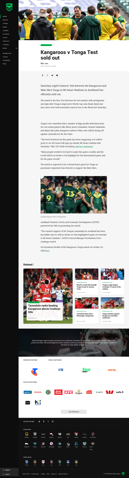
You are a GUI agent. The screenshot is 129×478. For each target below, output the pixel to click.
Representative (46, 45)
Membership (7, 53)
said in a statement (84, 146)
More (5, 48)
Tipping (6, 44)
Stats (5, 37)
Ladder (6, 30)
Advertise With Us (63, 474)
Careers (43, 474)
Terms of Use (26, 474)
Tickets (5, 57)
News (5, 16)
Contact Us (54, 474)
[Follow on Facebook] (44, 421)
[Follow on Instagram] (52, 421)
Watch (5, 20)
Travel (5, 23)
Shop (4, 64)
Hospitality (6, 60)
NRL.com (44, 63)
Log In (7, 474)
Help (48, 474)
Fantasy (6, 41)
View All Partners (74, 412)
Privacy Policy (35, 474)
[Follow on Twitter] (48, 421)
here (47, 250)
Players (6, 34)
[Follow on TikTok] (39, 421)
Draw (5, 27)
